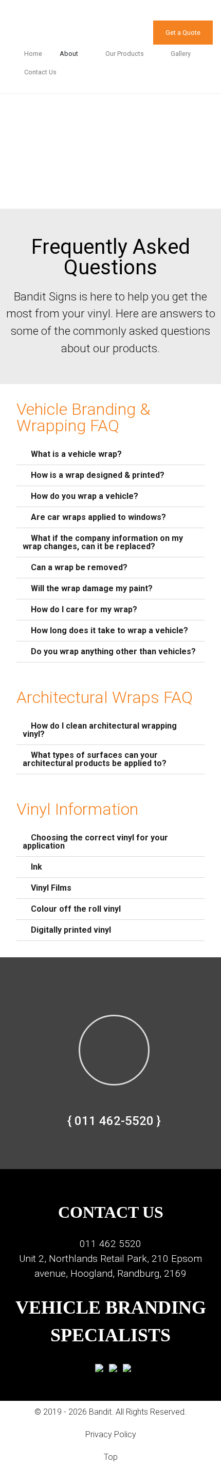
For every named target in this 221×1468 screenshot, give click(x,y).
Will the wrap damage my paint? (92, 588)
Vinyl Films (51, 888)
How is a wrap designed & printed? (97, 475)
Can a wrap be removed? (79, 567)
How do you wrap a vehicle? (84, 496)
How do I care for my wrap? (84, 609)
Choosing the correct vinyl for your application (95, 842)
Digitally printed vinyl (71, 930)
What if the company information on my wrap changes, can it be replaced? (103, 542)
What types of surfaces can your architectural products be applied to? (95, 759)
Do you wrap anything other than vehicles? (113, 651)
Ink (36, 867)
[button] (110, 454)
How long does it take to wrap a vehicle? (109, 630)
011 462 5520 (110, 1244)
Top (111, 1457)
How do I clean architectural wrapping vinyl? (100, 730)
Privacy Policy (110, 1434)
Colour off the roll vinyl (76, 909)
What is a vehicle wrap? (76, 454)
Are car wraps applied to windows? (98, 517)
